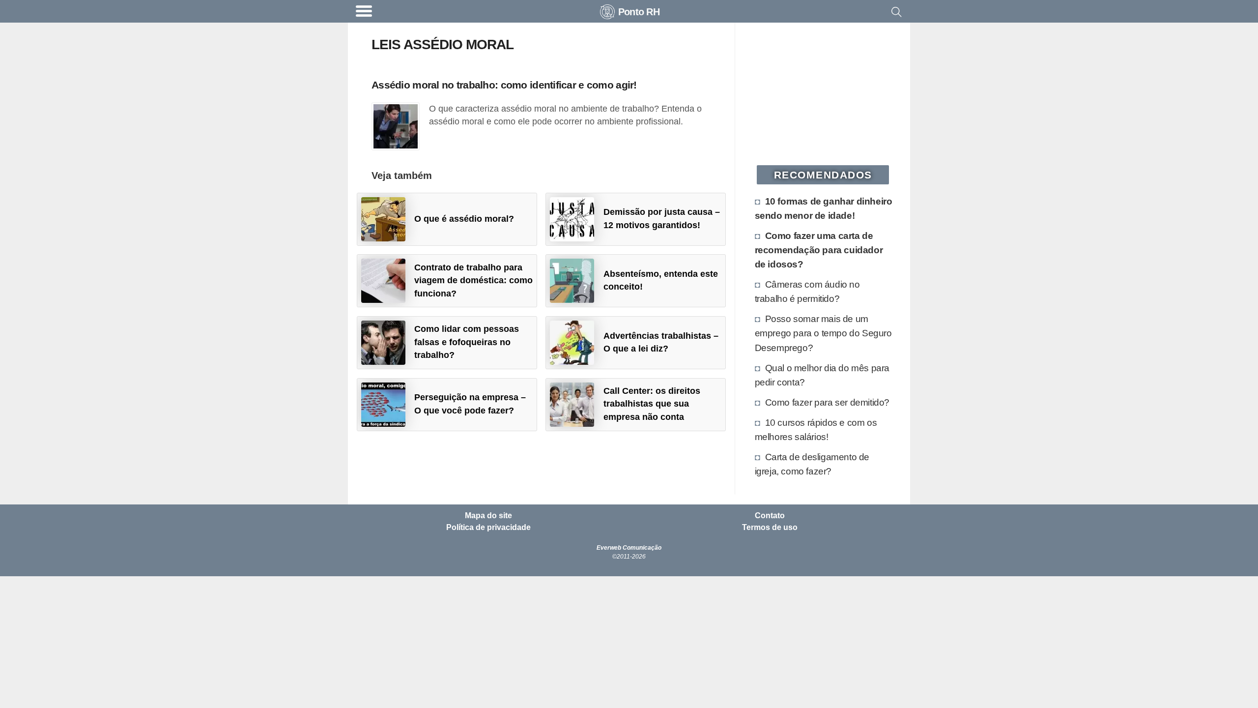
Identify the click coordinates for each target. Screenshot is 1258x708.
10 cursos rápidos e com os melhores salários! (816, 429)
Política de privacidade (488, 527)
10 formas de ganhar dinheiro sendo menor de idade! (823, 208)
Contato (770, 516)
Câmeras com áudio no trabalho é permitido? (807, 291)
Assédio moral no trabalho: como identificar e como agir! (504, 84)
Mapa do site (488, 516)
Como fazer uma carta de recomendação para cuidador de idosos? (819, 249)
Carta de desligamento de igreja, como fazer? (812, 463)
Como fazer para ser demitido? (827, 402)
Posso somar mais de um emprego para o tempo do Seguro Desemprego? (823, 333)
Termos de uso (770, 527)
